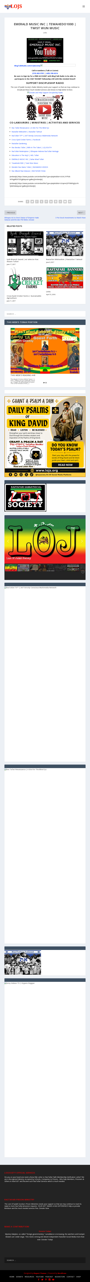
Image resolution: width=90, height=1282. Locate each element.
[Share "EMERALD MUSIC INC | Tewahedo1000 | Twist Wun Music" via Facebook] (27, 201)
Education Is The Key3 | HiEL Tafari (25, 155)
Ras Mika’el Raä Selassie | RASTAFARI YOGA (28, 171)
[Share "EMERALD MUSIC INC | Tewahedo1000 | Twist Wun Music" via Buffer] (55, 201)
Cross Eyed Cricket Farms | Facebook (26, 140)
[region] (44, 549)
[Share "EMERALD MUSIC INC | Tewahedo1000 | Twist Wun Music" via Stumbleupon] (60, 201)
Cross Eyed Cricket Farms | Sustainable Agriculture (24, 297)
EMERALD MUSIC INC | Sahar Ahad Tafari (28, 159)
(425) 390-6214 (52, 73)
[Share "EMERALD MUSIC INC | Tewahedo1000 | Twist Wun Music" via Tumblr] (41, 201)
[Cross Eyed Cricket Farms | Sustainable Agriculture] (25, 279)
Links (45, 33)
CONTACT (71, 1277)
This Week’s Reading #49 (23, 375)
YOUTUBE (40, 1277)
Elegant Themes (40, 1273)
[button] (44, 541)
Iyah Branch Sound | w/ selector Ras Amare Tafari (22, 260)
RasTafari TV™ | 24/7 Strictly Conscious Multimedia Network (35, 136)
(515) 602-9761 (38, 73)
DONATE (19, 1277)
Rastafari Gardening (19, 143)
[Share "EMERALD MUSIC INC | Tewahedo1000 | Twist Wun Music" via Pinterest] (46, 201)
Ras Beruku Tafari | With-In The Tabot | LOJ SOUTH (32, 147)
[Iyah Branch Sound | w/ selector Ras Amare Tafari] (25, 243)
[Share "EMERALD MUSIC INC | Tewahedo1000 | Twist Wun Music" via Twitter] (32, 201)
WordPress (62, 1273)
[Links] (64, 277)
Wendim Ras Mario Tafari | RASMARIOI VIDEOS (30, 167)
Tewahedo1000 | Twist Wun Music (25, 163)
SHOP (78, 1277)
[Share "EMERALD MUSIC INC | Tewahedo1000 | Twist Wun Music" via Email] (65, 201)
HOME (11, 1277)
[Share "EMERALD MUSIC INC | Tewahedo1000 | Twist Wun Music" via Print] (69, 201)
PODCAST (49, 1277)
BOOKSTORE (60, 1277)
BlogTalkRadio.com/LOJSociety (27, 66)
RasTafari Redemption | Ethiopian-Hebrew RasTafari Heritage (35, 151)
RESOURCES (29, 1277)
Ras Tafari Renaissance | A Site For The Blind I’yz (30, 128)
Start (44, 382)
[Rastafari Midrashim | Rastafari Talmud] (64, 243)
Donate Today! (45, 1231)
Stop (46, 382)
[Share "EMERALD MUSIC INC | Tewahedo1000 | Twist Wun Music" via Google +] (37, 201)
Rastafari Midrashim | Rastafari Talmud (27, 132)
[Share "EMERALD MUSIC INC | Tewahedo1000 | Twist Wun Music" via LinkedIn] (51, 201)
